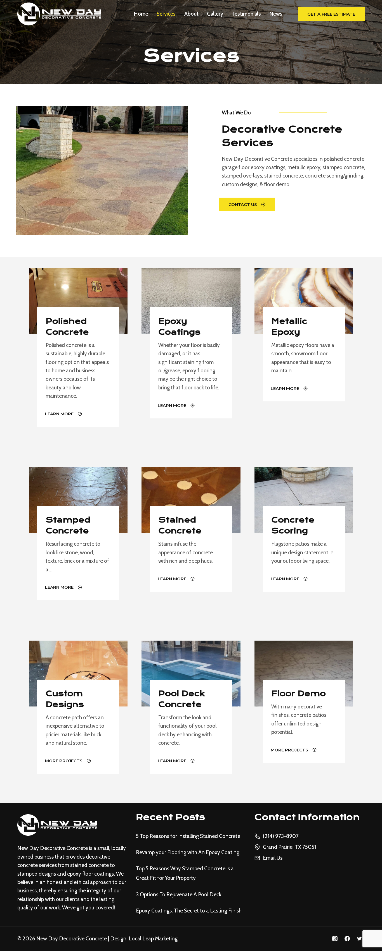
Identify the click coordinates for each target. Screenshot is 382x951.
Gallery (215, 14)
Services (166, 14)
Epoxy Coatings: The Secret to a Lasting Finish (189, 910)
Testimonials (246, 14)
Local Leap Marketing (153, 938)
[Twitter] (359, 938)
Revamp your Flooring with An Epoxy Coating (187, 852)
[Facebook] (347, 938)
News (276, 14)
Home (141, 14)
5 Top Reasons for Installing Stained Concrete (188, 836)
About (191, 14)
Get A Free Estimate (331, 14)
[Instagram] (335, 938)
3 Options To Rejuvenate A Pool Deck (178, 894)
